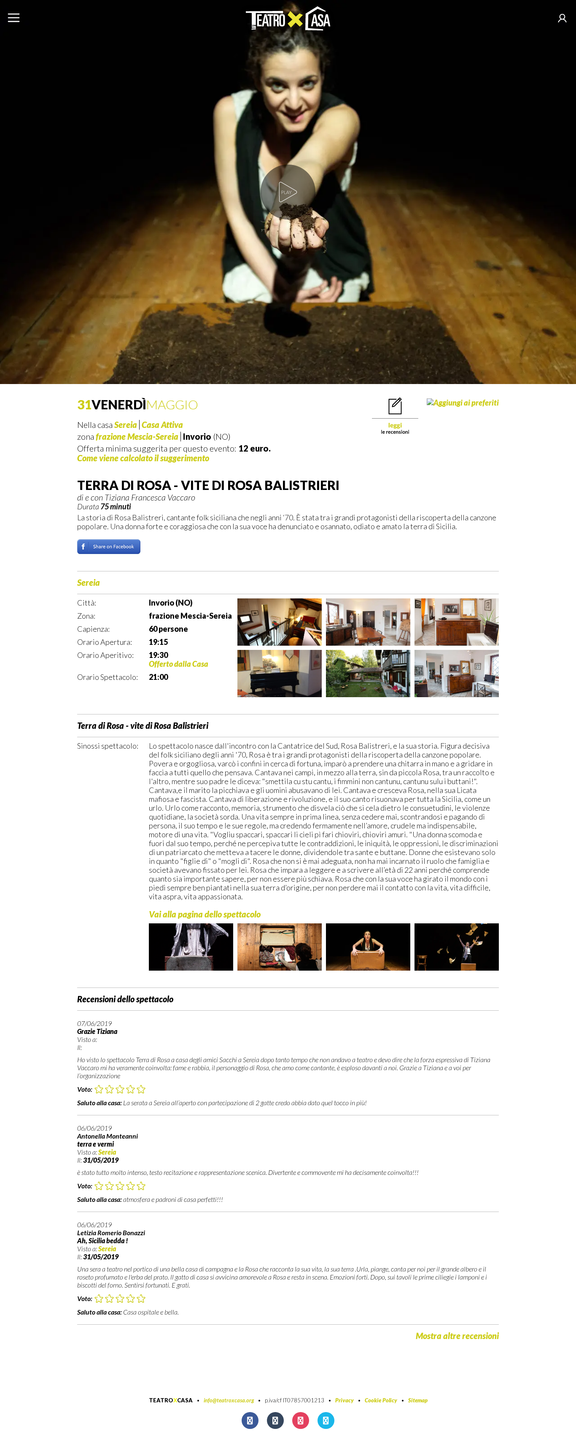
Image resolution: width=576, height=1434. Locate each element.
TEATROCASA (171, 1400)
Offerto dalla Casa (178, 663)
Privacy (344, 1400)
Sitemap (418, 1400)
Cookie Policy (381, 1400)
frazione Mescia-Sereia (137, 436)
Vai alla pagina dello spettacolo (205, 914)
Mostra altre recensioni (457, 1336)
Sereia (125, 424)
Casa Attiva (162, 424)
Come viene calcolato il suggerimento (143, 458)
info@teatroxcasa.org (229, 1400)
